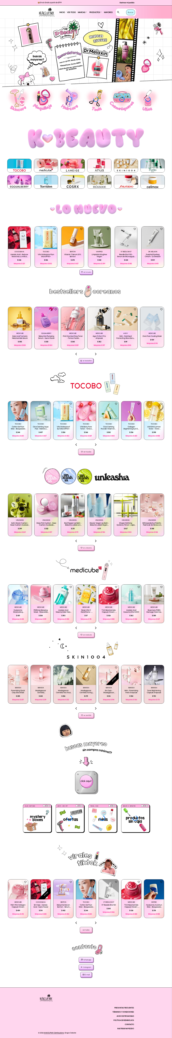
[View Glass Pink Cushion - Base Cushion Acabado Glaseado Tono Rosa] (46, 505)
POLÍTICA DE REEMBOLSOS (123, 1020)
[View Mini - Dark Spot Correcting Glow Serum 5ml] (125, 319)
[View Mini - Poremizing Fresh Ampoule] (131, 675)
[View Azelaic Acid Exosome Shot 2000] (131, 594)
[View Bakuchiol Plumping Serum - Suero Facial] (46, 319)
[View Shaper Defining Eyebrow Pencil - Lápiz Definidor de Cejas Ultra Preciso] (125, 505)
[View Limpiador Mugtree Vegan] (99, 237)
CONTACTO (129, 1024)
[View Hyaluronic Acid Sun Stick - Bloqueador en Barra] (154, 889)
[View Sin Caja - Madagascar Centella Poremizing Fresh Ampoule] (109, 675)
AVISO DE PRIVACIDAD (125, 1016)
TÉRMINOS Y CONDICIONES (123, 1012)
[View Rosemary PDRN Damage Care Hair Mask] (154, 594)
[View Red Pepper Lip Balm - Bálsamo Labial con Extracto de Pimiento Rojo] (73, 505)
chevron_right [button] (95, 354)
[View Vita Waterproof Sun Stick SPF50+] (46, 237)
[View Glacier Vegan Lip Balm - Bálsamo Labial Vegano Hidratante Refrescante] (99, 505)
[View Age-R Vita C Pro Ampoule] (99, 319)
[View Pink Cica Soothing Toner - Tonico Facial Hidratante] (73, 319)
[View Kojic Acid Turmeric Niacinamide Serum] (20, 319)
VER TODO (71, 12)
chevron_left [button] (76, 354)
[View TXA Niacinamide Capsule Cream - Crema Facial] (109, 594)
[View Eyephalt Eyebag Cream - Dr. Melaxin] (153, 237)
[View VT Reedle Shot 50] (109, 889)
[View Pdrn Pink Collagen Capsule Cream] (18, 889)
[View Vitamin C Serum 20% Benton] (72, 237)
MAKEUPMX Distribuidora (54, 1033)
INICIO (62, 12)
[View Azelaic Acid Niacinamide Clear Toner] (63, 594)
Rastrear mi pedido (127, 3)
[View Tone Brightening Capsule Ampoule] (154, 675)
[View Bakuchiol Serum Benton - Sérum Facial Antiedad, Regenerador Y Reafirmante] (63, 889)
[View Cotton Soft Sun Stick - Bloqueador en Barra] (18, 411)
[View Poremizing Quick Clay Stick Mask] (18, 675)
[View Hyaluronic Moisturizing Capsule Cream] (18, 594)
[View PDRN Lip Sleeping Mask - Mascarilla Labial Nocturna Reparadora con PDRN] (41, 594)
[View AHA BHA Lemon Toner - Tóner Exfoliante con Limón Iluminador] (154, 411)
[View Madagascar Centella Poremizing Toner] (41, 675)
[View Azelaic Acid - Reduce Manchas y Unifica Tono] (19, 237)
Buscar (130, 12)
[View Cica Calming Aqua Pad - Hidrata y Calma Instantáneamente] (41, 411)
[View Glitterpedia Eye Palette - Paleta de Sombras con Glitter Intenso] (152, 505)
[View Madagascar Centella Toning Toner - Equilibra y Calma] (86, 675)
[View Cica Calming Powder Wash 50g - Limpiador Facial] (109, 411)
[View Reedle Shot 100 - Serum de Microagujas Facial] (126, 237)
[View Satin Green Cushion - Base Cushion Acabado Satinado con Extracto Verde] (20, 505)
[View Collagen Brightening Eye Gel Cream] (131, 411)
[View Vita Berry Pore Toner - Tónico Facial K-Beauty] (86, 411)
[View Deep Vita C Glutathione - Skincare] (86, 594)
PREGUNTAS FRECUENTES (124, 1008)
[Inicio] (46, 12)
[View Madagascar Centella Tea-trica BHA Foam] (63, 675)
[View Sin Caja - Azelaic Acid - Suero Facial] (41, 889)
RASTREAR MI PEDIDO (125, 1029)
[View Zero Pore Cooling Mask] (152, 319)
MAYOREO (108, 12)
